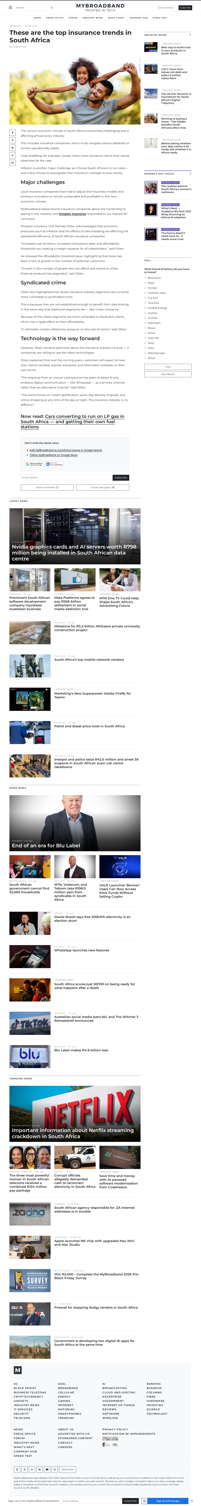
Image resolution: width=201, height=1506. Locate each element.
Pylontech (154, 323)
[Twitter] (12, 140)
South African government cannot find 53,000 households (29, 888)
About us (66, 1429)
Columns (154, 1392)
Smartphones (69, 1413)
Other (151, 358)
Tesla (151, 343)
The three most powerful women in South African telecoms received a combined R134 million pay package (29, 1183)
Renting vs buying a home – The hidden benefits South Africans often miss (174, 123)
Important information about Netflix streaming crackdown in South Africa (73, 1133)
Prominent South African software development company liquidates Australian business (29, 603)
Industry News (93, 18)
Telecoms (22, 1418)
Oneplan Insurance (72, 213)
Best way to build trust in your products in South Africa (176, 50)
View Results (168, 374)
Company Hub (139, 18)
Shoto (151, 333)
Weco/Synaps (156, 353)
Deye (151, 282)
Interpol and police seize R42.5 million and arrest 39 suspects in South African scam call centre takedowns (96, 763)
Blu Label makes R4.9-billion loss (81, 1050)
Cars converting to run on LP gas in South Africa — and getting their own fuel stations (72, 421)
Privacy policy (115, 1429)
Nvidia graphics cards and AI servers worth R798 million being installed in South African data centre (74, 553)
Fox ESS (153, 297)
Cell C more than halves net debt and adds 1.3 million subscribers (174, 74)
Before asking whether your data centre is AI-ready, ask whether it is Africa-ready (176, 148)
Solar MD (153, 338)
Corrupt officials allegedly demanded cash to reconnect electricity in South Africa (74, 1181)
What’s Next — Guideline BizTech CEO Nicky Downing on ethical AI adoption (176, 213)
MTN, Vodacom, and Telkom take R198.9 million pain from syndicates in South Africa (70, 892)
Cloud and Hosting (118, 1392)
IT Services (23, 1409)
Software (15, 594)
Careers (65, 1447)
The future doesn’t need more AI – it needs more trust (173, 236)
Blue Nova (154, 277)
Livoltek (153, 317)
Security (59, 756)
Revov (152, 328)
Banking (154, 1383)
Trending (15, 26)
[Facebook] (17, 1469)
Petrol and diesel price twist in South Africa (89, 726)
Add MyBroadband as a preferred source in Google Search (66, 450)
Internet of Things (118, 1405)
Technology (157, 1413)
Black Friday (62, 1271)
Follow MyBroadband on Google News (53, 454)
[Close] (192, 1500)
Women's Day (170, 183)
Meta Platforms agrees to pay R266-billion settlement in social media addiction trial (74, 603)
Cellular (59, 656)
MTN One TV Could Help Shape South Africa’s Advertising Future (119, 602)
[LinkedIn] (12, 148)
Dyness (152, 287)
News (37, 18)
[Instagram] (55, 1469)
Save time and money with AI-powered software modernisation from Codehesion (118, 1181)
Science (153, 1409)
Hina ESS (153, 302)
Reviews (109, 1409)
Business (59, 623)
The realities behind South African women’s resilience (176, 189)
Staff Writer (19, 46)
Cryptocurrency (28, 1396)
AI (13, 542)
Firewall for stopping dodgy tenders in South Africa (96, 1307)
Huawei (152, 312)
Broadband (68, 1388)
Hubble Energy (157, 307)
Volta (151, 348)
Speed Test (160, 18)
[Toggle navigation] (10, 7)
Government (61, 1337)
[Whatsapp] (32, 1469)
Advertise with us (74, 1433)
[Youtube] (47, 1469)
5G (16, 1383)
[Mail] (12, 163)
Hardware (60, 1237)
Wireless (110, 1418)
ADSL (62, 1383)
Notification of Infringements (128, 1433)
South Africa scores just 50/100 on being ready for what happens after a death (94, 986)
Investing (155, 1405)
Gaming (64, 1400)
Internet (59, 594)
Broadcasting (18, 881)
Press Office (55, 18)
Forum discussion (101, 487)
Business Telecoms (20, 1172)
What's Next (116, 18)
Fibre (151, 1396)
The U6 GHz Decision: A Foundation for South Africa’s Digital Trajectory (176, 98)
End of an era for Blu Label (46, 845)
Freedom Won (157, 292)
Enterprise (112, 1396)
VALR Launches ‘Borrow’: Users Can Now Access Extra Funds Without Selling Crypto (119, 890)
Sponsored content (75, 1438)
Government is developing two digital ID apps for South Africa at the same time (94, 1343)
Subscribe (185, 7)
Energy (58, 913)
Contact (65, 1442)
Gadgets (21, 1400)
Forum (73, 18)
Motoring (60, 723)
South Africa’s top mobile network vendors (89, 659)
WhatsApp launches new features (81, 950)
